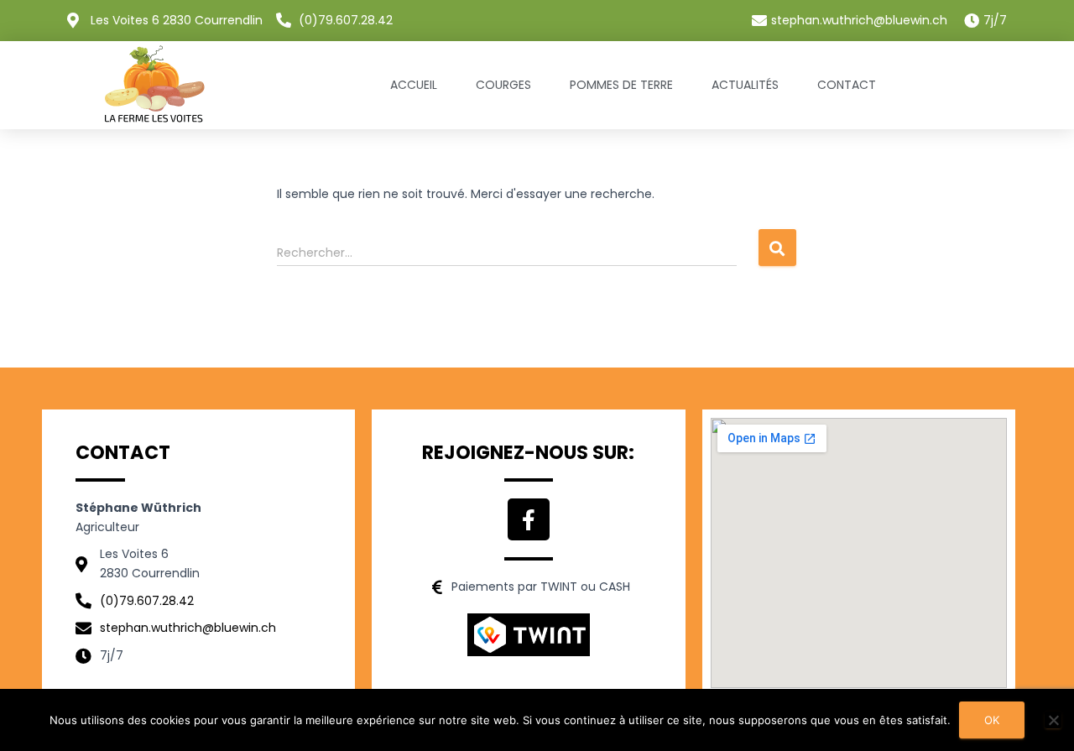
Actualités (745, 84)
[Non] (1053, 720)
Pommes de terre (621, 84)
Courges (503, 84)
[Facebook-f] (529, 519)
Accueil (413, 84)
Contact (846, 84)
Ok (991, 720)
